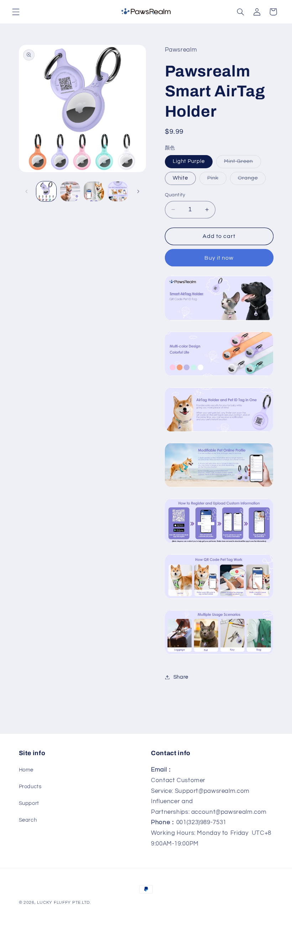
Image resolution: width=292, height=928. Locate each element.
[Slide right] (138, 191)
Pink (216, 180)
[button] (15, 12)
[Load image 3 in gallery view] (94, 191)
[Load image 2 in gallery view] (70, 191)
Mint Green (242, 163)
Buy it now (219, 258)
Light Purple (189, 161)
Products (30, 786)
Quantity (175, 194)
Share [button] (180, 677)
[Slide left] (27, 191)
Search (28, 820)
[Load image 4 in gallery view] (117, 191)
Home (26, 770)
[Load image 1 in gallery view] (46, 191)
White (180, 178)
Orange (252, 180)
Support (29, 803)
